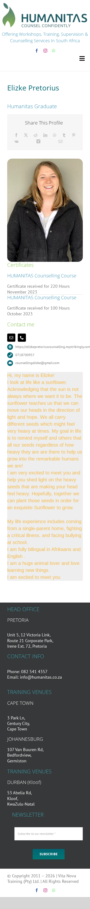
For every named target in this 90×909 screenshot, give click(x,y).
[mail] (11, 338)
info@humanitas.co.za (41, 677)
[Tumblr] (64, 135)
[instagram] (45, 51)
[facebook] (37, 51)
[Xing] (38, 141)
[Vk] (16, 141)
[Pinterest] (73, 135)
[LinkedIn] (45, 135)
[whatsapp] (53, 51)
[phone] (22, 338)
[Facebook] (16, 135)
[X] (26, 135)
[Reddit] (35, 135)
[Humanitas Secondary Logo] (45, 3)
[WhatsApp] (55, 135)
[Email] (60, 141)
